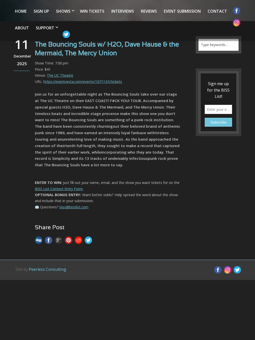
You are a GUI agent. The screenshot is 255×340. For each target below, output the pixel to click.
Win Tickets (92, 11)
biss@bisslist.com (74, 207)
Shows (63, 11)
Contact (217, 11)
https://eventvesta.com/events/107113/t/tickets (82, 81)
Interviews (122, 11)
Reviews (149, 11)
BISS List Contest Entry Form (59, 188)
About (22, 28)
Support (45, 28)
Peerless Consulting (47, 269)
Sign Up (41, 11)
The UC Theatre (60, 75)
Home (21, 11)
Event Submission (182, 11)
